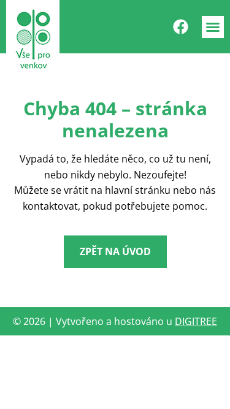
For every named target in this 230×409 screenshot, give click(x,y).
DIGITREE (196, 321)
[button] (213, 27)
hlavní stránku (138, 190)
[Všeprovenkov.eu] (32, 39)
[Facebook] (180, 27)
